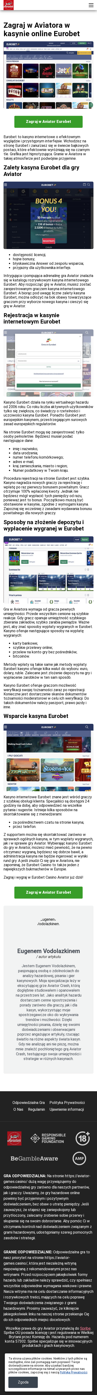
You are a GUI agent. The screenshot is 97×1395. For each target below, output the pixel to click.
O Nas (18, 1109)
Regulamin (36, 1109)
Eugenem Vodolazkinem (48, 951)
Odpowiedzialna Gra (28, 1102)
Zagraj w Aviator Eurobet (48, 121)
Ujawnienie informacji (67, 1109)
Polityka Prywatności (67, 1102)
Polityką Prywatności (73, 1372)
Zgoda (23, 1382)
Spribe (85, 1328)
